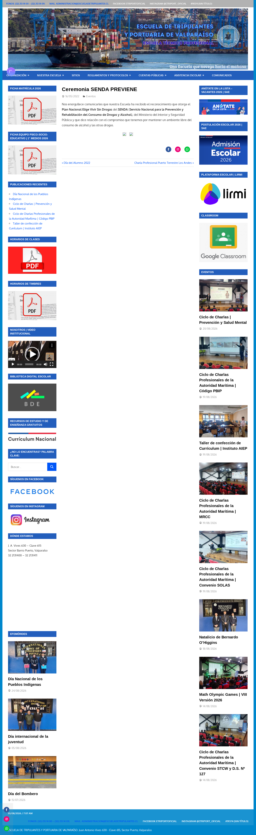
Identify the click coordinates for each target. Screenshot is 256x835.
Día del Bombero (23, 794)
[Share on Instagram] (178, 149)
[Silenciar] (45, 364)
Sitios (76, 75)
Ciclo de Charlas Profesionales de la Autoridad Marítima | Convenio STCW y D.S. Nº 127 (222, 763)
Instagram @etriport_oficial (168, 3)
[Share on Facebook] (168, 149)
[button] (32, 354)
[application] (32, 354)
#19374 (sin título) (201, 3)
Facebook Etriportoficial (129, 3)
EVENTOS (207, 272)
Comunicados (222, 75)
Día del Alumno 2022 (77, 163)
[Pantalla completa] (51, 364)
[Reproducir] (13, 364)
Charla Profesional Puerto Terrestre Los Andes (163, 163)
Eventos (91, 96)
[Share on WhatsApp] (187, 149)
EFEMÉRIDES (18, 633)
